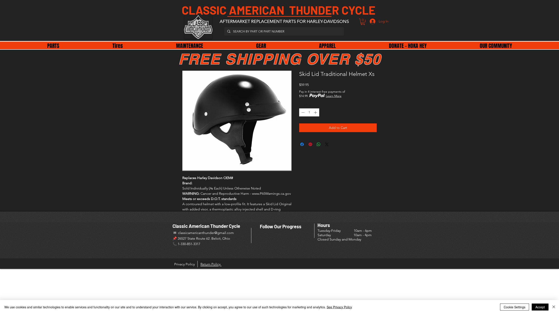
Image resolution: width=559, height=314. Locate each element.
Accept (540, 307)
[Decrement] (302, 112)
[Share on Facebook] (302, 144)
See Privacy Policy (339, 307)
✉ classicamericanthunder (193, 233)
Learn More (334, 96)
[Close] (553, 307)
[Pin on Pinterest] (310, 144)
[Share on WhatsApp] (318, 144)
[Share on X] (327, 144)
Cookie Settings (514, 307)
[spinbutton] (309, 112)
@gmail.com (224, 233)
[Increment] (316, 112)
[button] (363, 22)
